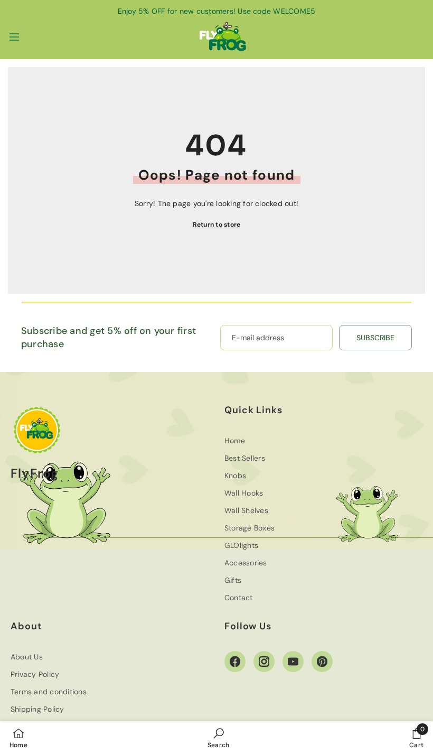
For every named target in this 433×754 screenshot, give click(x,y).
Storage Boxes (249, 528)
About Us (27, 657)
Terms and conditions (49, 691)
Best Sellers (244, 458)
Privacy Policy (35, 674)
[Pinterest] (322, 661)
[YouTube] (293, 661)
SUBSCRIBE (375, 337)
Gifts (232, 580)
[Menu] (14, 37)
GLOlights (241, 545)
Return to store (217, 224)
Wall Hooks (243, 493)
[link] (218, 737)
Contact (238, 597)
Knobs (235, 475)
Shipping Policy (37, 709)
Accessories (245, 562)
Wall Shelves (246, 510)
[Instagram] (264, 661)
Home (234, 440)
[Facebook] (235, 661)
